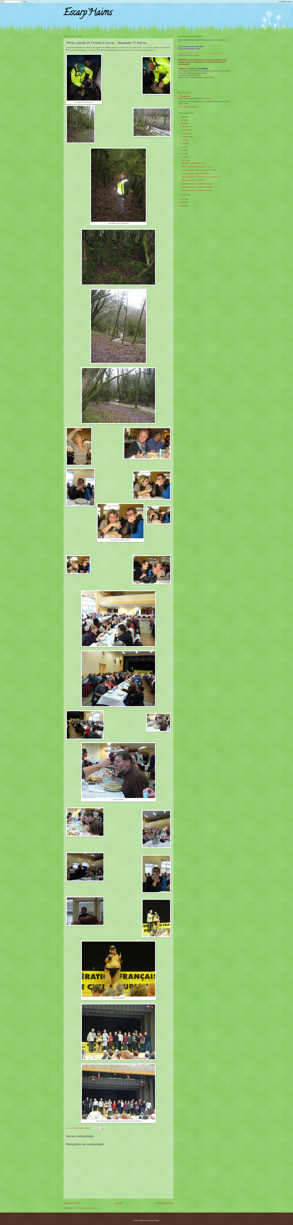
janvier (185, 195)
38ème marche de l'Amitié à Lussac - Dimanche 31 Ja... (202, 177)
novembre (186, 130)
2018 (182, 117)
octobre (185, 133)
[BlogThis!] (98, 1128)
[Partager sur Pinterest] (104, 1128)
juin (183, 147)
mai (184, 150)
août (184, 140)
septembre (186, 137)
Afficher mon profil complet (187, 107)
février (184, 160)
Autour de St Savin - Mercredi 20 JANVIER (197, 187)
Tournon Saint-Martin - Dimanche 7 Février (197, 167)
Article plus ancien (164, 1203)
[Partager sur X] (100, 1128)
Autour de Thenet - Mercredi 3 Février (195, 173)
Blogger (156, 1220)
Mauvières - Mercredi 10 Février (193, 163)
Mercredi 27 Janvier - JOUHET (193, 180)
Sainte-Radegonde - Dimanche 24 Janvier (197, 184)
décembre (186, 126)
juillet (184, 143)
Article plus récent (72, 1203)
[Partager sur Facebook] (102, 1128)
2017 (182, 120)
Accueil (118, 1203)
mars (184, 157)
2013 (182, 206)
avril (184, 154)
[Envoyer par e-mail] (96, 1128)
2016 (182, 124)
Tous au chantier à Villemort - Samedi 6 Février (199, 170)
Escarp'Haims (88, 13)
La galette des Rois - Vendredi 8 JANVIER (197, 190)
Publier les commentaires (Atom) (85, 1208)
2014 (182, 202)
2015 (182, 199)
